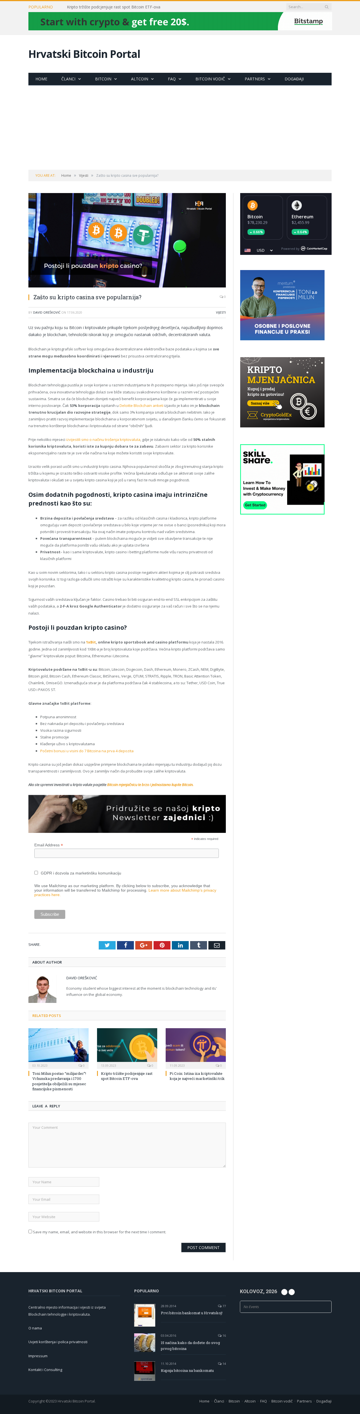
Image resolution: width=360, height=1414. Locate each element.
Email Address (48, 845)
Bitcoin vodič (210, 78)
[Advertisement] (180, 127)
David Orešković (46, 312)
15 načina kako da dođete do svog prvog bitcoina (190, 1345)
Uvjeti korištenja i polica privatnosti (57, 1341)
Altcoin (139, 78)
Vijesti (221, 312)
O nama (35, 1328)
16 (224, 1335)
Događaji (294, 78)
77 (224, 1306)
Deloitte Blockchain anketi (141, 405)
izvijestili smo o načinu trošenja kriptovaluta (103, 439)
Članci (68, 78)
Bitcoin (103, 78)
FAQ (172, 78)
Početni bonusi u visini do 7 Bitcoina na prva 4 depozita (87, 750)
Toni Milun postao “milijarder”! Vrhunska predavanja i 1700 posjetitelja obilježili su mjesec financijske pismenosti (59, 1081)
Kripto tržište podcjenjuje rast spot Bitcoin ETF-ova (113, 7)
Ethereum (302, 217)
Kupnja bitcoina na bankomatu (187, 1370)
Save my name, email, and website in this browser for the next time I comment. (99, 1231)
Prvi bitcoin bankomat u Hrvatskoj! (191, 1312)
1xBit (91, 642)
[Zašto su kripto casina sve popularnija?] (127, 241)
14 (224, 1363)
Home (41, 78)
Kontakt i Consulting (45, 1369)
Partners (255, 78)
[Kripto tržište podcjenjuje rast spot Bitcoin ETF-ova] (127, 1048)
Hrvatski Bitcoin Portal (84, 54)
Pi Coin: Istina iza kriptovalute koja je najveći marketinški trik (197, 1076)
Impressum (38, 1355)
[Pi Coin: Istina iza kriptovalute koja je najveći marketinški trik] (196, 1048)
